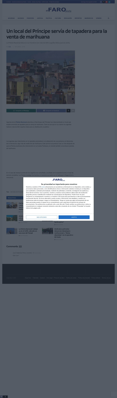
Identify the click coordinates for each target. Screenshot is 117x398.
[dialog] (58, 199)
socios (43, 186)
